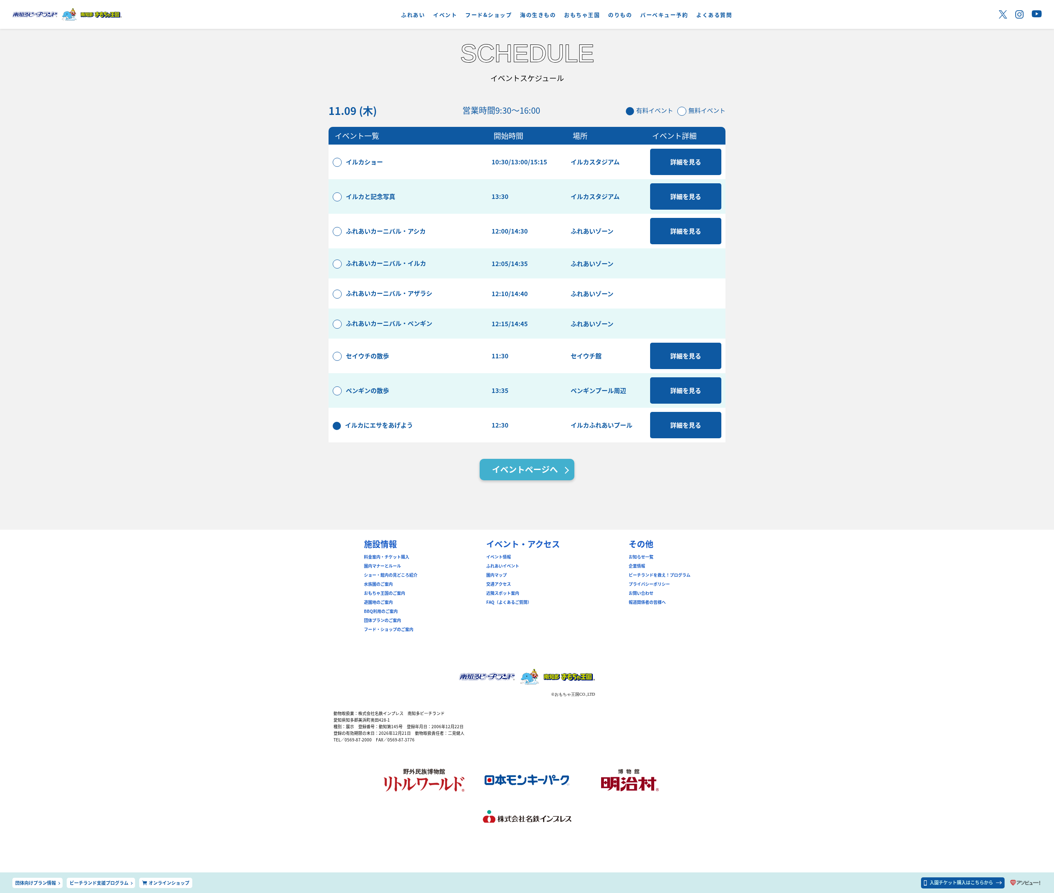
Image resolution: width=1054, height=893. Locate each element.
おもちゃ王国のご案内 (384, 593)
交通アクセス (498, 584)
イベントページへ (525, 469)
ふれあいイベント (502, 565)
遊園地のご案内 (378, 602)
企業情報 (637, 565)
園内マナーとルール (382, 565)
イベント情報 (498, 556)
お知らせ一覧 (641, 556)
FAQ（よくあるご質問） (509, 602)
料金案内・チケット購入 (386, 556)
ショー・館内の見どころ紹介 (390, 575)
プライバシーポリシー (649, 584)
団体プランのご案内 (382, 620)
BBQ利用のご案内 (381, 611)
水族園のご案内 (378, 584)
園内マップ (496, 575)
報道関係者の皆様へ (647, 602)
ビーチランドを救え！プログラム (659, 575)
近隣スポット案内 (502, 593)
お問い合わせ (641, 593)
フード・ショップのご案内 (388, 629)
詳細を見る (685, 161)
